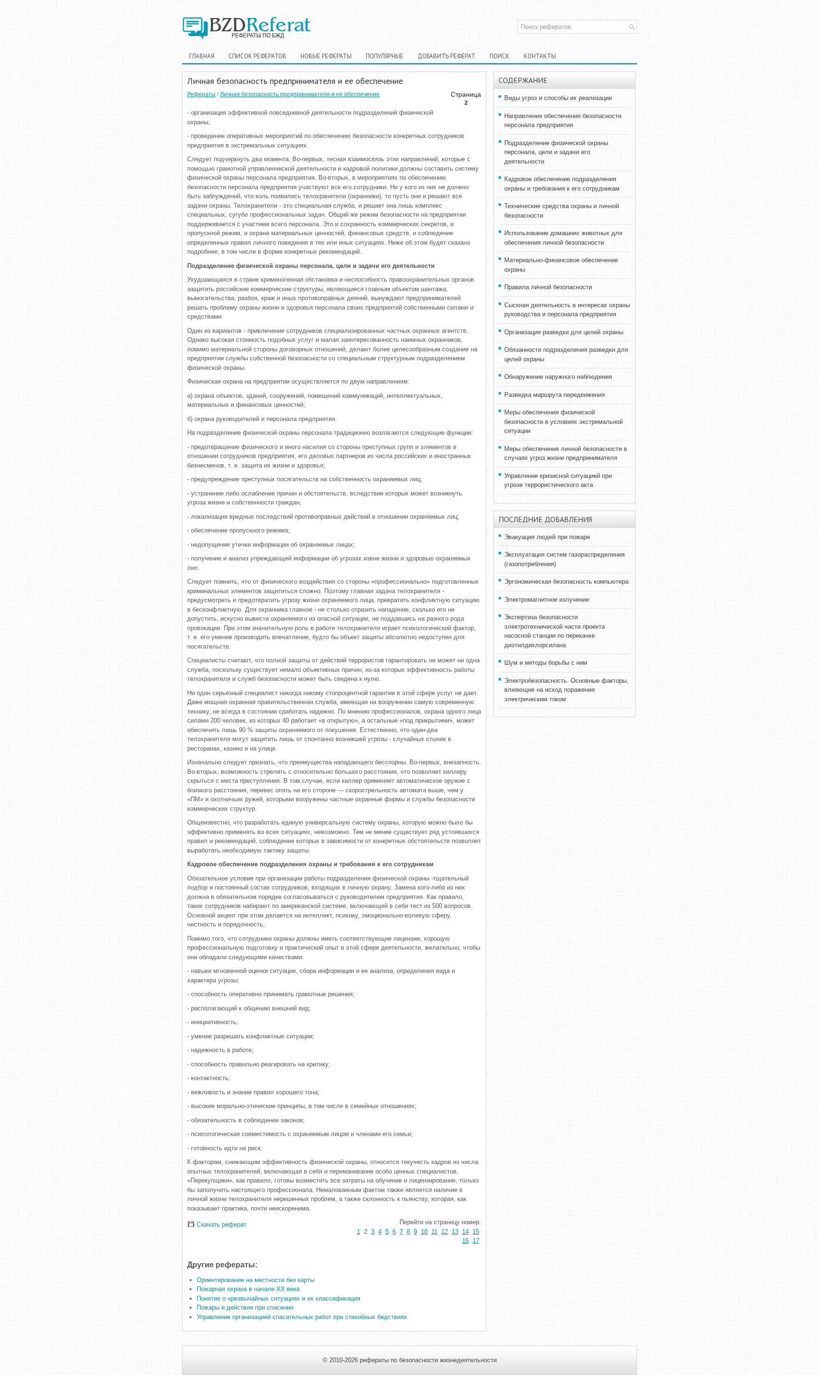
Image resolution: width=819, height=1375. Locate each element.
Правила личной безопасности (548, 287)
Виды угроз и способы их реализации (558, 97)
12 (444, 1231)
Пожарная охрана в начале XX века (248, 1288)
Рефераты (201, 94)
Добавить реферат (446, 56)
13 (455, 1231)
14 (465, 1231)
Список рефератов (257, 56)
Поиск (500, 56)
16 (465, 1240)
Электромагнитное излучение (546, 599)
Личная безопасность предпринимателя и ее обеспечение (300, 94)
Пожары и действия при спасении (245, 1307)
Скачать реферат (220, 1224)
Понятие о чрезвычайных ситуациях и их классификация (278, 1298)
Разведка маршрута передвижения (554, 394)
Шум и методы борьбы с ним (545, 662)
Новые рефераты (326, 56)
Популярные (384, 56)
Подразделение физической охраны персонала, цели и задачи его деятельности (556, 152)
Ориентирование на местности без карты (255, 1279)
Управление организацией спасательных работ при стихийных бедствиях (302, 1316)
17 (476, 1240)
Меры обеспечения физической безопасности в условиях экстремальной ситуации (563, 421)
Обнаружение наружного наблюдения (558, 376)
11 (434, 1231)
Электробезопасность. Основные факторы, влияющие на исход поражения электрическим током (566, 690)
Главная (201, 56)
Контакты (540, 56)
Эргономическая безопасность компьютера (566, 581)
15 (476, 1231)
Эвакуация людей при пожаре (547, 537)
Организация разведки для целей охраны (563, 332)
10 (424, 1231)
